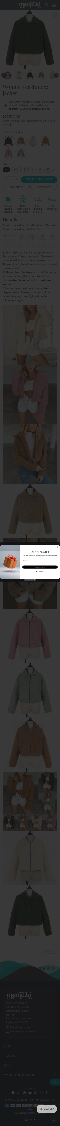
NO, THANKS (40, 571)
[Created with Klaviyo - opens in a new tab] (30, 580)
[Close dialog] (58, 547)
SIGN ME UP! (40, 567)
